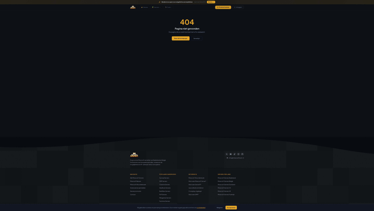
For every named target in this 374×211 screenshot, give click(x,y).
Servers (156, 7)
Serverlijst (197, 38)
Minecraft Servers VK (224, 191)
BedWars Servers (164, 191)
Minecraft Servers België (225, 181)
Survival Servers (164, 178)
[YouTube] (230, 154)
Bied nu (210, 2)
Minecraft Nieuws (135, 181)
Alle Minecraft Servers (137, 178)
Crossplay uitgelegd (195, 191)
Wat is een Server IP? (195, 184)
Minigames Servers (165, 198)
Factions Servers (164, 201)
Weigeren (220, 207)
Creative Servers (164, 184)
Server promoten (135, 191)
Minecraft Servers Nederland (227, 178)
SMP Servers (163, 181)
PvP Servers (163, 194)
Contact (133, 194)
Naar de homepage (180, 38)
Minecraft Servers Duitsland (226, 184)
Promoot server (224, 7)
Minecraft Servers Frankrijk (226, 194)
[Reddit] (242, 154)
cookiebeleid (201, 207)
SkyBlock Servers (165, 188)
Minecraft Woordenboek (138, 184)
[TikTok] (234, 154)
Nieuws (145, 7)
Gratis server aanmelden (138, 188)
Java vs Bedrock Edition (196, 188)
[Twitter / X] (226, 154)
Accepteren (231, 207)
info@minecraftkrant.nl (236, 158)
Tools (169, 7)
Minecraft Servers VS (224, 188)
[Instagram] (238, 154)
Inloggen (239, 7)
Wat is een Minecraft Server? (197, 181)
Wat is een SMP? (194, 194)
